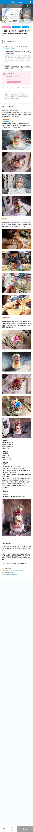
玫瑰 (7, 87)
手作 (10, 563)
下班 (3, 563)
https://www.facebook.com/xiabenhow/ (13, 570)
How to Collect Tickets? (14, 82)
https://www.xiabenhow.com (10, 574)
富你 (17, 563)
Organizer (4, 830)
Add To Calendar (9, 49)
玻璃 (18, 87)
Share (28, 6)
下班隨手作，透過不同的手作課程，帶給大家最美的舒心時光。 (17, 68)
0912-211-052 (27, 485)
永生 (23, 87)
